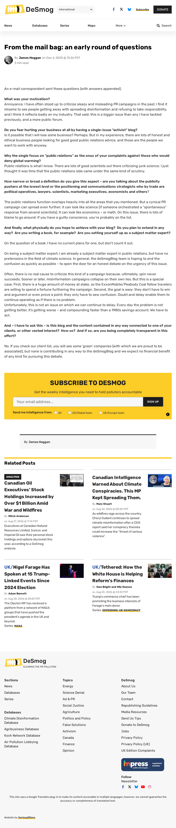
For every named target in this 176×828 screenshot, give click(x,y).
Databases (12, 693)
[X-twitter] (121, 9)
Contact (127, 699)
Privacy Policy (132, 738)
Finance (68, 744)
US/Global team (82, 412)
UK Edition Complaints (138, 750)
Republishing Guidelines (139, 705)
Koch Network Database (22, 735)
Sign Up (153, 401)
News (8, 686)
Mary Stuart (104, 503)
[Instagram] (149, 787)
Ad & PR (69, 699)
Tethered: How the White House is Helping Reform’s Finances (117, 573)
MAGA (18, 625)
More (119, 25)
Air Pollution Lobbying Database (21, 744)
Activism (69, 731)
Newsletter (129, 781)
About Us (128, 686)
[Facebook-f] (113, 9)
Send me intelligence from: (32, 412)
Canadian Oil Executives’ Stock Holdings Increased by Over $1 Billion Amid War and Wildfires (29, 496)
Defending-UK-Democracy (121, 610)
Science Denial (73, 693)
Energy (68, 686)
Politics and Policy (77, 718)
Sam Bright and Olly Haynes (114, 586)
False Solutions (74, 725)
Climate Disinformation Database (21, 720)
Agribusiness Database (21, 729)
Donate (162, 9)
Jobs (125, 731)
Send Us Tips (131, 718)
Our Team (128, 693)
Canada (68, 738)
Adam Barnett (17, 593)
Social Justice (73, 705)
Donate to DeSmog (135, 725)
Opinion (68, 750)
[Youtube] (143, 787)
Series (9, 699)
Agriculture (71, 712)
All (59, 412)
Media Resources (134, 712)
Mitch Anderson (18, 516)
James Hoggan (30, 58)
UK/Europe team (113, 412)
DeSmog (40, 9)
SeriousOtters (26, 817)
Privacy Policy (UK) (135, 744)
